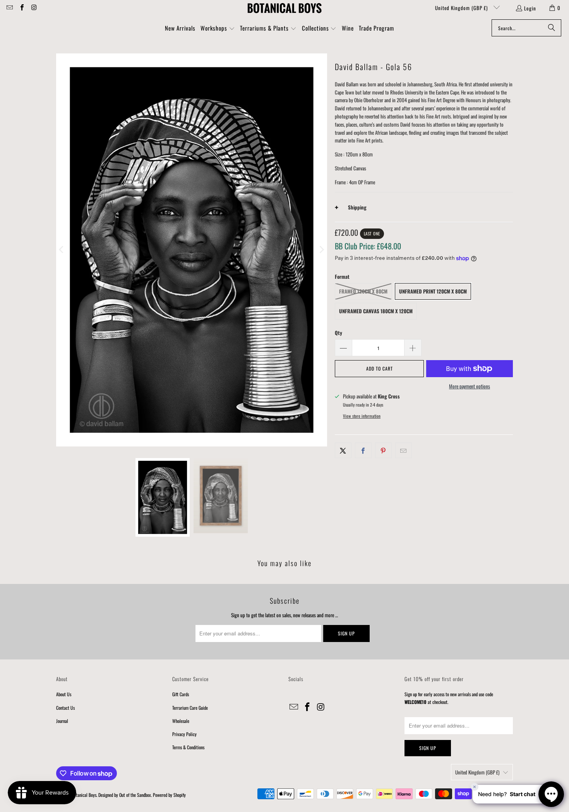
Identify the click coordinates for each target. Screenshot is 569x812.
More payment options (469, 386)
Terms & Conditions (188, 747)
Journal (62, 721)
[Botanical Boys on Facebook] (21, 8)
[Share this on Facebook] (363, 450)
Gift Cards (180, 694)
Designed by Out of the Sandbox (124, 794)
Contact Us (65, 707)
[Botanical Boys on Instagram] (33, 8)
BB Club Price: (368, 246)
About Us (63, 694)
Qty (338, 332)
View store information (361, 416)
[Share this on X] (343, 450)
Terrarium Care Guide (190, 707)
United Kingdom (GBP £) (462, 8)
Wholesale (180, 721)
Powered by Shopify (169, 794)
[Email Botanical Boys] (9, 8)
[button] (218, 28)
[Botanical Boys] (284, 8)
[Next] (321, 249)
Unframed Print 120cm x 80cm (433, 291)
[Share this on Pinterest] (383, 450)
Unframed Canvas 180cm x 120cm (376, 311)
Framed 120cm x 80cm (363, 291)
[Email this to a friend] (403, 450)
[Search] (551, 27)
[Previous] (62, 249)
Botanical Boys (84, 794)
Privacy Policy (184, 734)
